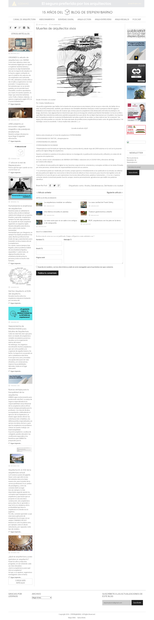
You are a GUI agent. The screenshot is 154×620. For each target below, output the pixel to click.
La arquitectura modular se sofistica (57, 202)
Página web (40, 257)
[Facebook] (50, 186)
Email (39, 248)
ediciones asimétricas (63, 115)
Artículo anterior (44, 192)
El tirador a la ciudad (48, 100)
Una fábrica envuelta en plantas (56, 212)
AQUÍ (86, 128)
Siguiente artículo (114, 192)
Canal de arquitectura (24, 19)
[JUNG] (136, 73)
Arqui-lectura (84, 19)
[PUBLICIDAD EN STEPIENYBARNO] (136, 33)
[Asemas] (77, 3)
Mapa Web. (72, 618)
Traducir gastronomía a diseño (100, 212)
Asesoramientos (47, 19)
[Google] (59, 186)
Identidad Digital (66, 19)
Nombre (40, 239)
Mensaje (68, 239)
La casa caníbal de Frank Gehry (101, 202)
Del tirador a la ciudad (113, 185)
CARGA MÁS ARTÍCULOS (20, 581)
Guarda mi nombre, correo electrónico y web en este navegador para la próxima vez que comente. (75, 267)
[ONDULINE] (136, 129)
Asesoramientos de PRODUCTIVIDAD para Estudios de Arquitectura (18, 329)
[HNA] (136, 112)
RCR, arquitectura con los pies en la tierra (105, 220)
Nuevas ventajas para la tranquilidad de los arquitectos (18, 392)
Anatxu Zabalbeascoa (93, 185)
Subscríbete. (81, 618)
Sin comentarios (56, 24)
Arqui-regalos (122, 19)
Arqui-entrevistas (103, 19)
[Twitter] (54, 186)
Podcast (137, 19)
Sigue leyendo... (16, 104)
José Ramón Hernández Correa (104, 113)
